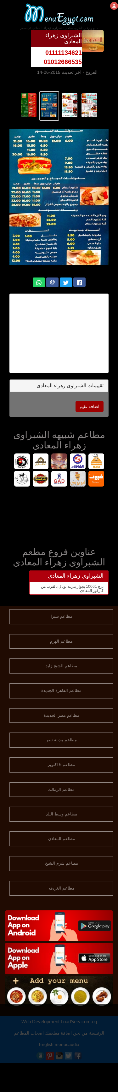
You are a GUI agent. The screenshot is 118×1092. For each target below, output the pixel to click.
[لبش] (22, 479)
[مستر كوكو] (22, 462)
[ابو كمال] (40, 479)
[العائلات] (59, 462)
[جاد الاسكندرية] (59, 479)
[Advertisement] (59, 515)
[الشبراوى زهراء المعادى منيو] (89, 104)
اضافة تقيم (89, 406)
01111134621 (63, 52)
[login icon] (114, 5)
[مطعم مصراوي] (96, 462)
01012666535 (63, 61)
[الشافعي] (77, 462)
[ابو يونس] (77, 479)
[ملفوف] (96, 479)
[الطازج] (40, 462)
